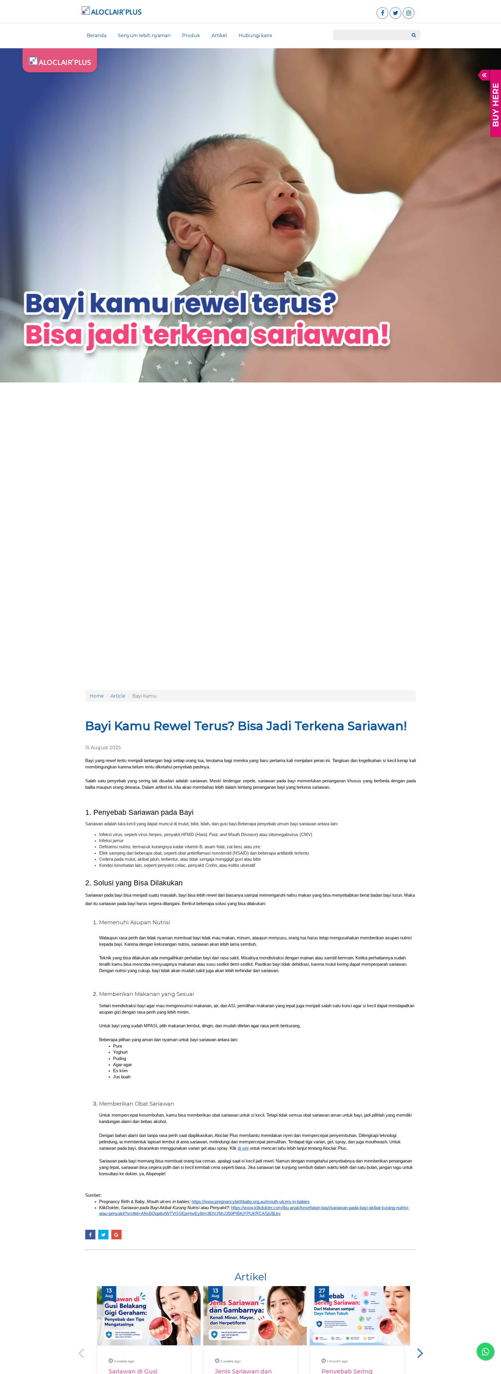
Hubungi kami (255, 35)
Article (118, 696)
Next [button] (420, 1353)
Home (97, 696)
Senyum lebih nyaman (144, 35)
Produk (191, 35)
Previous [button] (81, 1353)
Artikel (219, 35)
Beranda (96, 35)
